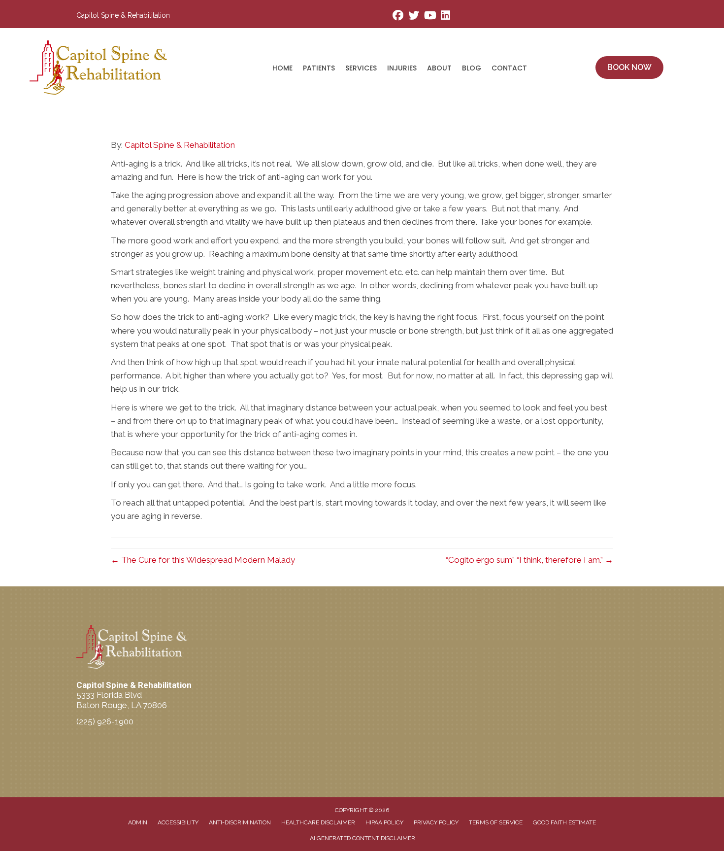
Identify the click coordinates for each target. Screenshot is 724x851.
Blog (471, 68)
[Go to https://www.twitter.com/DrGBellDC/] (413, 16)
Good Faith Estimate (564, 822)
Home (282, 68)
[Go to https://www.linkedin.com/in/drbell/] (445, 16)
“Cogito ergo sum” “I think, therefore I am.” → (529, 560)
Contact (509, 68)
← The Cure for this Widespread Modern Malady (203, 560)
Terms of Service (496, 822)
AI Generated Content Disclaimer (362, 838)
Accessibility (178, 822)
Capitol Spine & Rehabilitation (180, 145)
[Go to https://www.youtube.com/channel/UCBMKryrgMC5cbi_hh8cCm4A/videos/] (429, 16)
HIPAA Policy (384, 822)
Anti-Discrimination (240, 822)
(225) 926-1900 (104, 721)
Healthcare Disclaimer (318, 822)
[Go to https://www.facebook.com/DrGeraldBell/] (398, 16)
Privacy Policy (436, 822)
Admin (137, 822)
